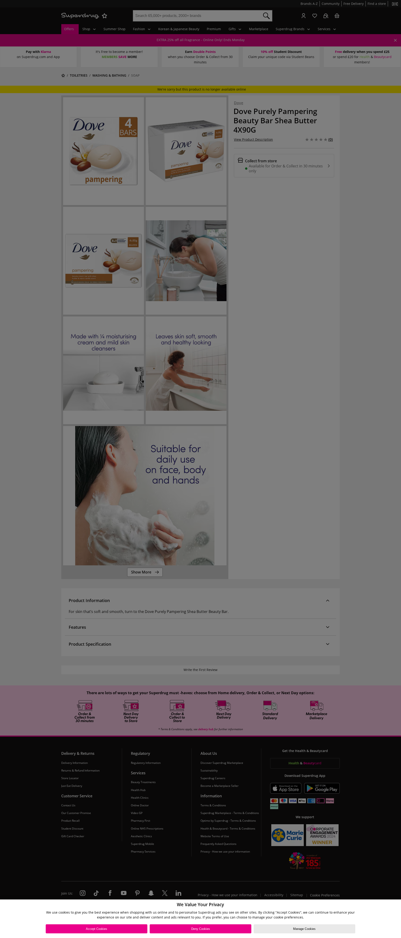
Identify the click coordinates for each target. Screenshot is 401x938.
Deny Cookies (200, 929)
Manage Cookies (304, 929)
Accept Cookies (96, 929)
